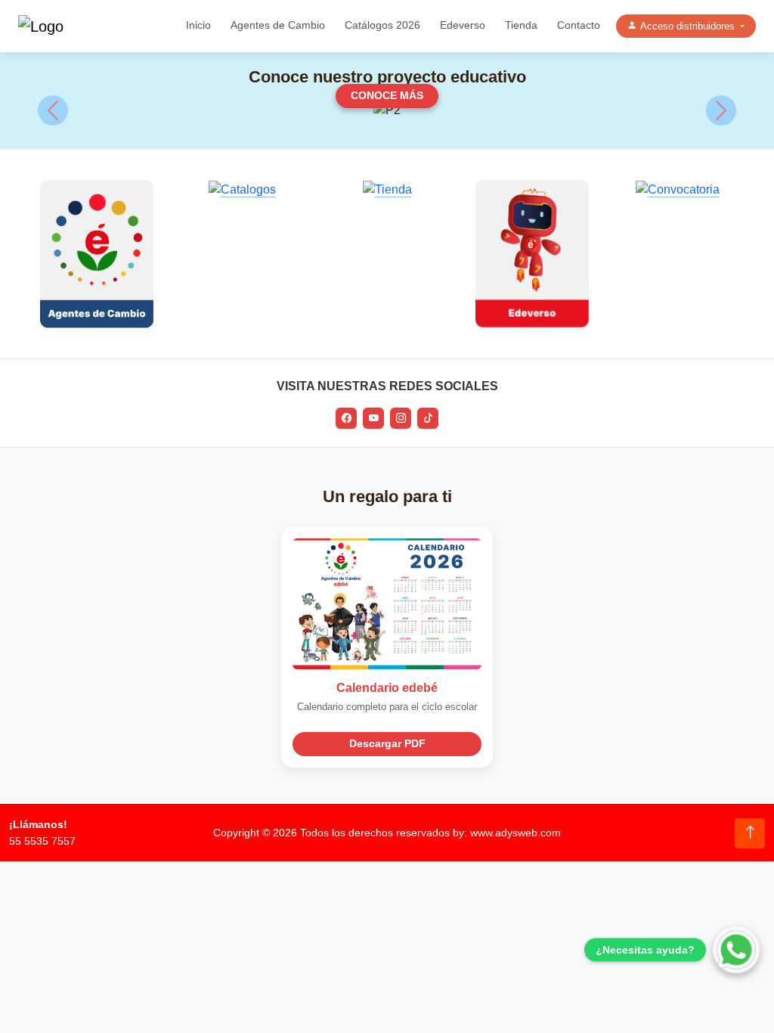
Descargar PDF (387, 743)
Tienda (521, 25)
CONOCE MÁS (387, 95)
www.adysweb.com (515, 833)
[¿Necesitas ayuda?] (736, 950)
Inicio (198, 25)
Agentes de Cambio (278, 25)
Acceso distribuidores (689, 26)
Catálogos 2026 (382, 25)
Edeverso (462, 25)
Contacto (578, 25)
